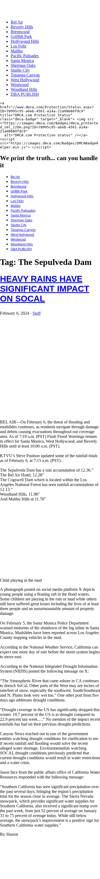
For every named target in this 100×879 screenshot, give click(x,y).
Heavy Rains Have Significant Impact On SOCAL (44, 288)
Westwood (20, 84)
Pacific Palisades (25, 55)
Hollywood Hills (25, 41)
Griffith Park (21, 36)
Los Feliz (18, 46)
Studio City (20, 70)
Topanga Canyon (25, 75)
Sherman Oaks (23, 65)
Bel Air (17, 22)
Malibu (17, 51)
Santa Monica (22, 60)
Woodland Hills (24, 89)
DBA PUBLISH (25, 94)
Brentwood (20, 31)
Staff (37, 313)
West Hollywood (25, 80)
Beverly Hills (22, 27)
